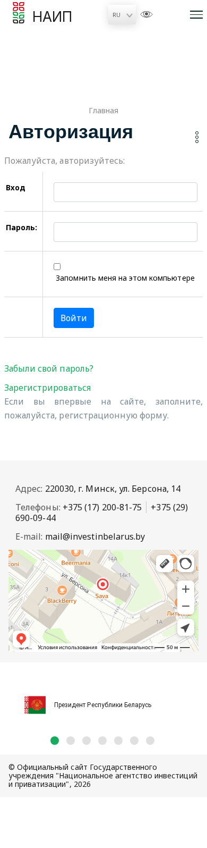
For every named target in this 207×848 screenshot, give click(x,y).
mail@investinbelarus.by (95, 536)
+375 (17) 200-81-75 (102, 507)
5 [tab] (118, 740)
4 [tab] (102, 740)
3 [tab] (86, 740)
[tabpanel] (103, 699)
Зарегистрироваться (47, 387)
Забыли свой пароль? (48, 368)
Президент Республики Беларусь (102, 705)
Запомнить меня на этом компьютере (124, 278)
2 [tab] (70, 740)
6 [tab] (134, 740)
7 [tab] (150, 740)
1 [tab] (54, 740)
